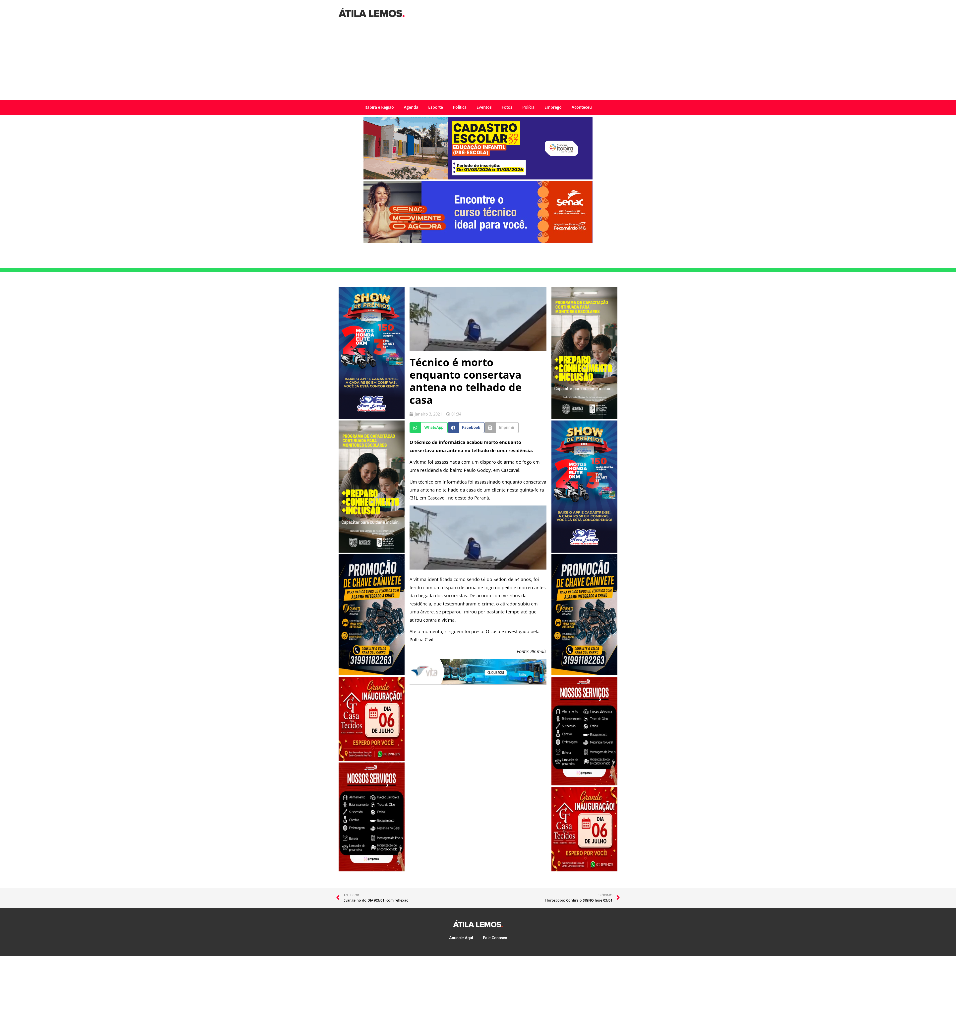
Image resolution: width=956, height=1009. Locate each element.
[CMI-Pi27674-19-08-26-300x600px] (372, 551)
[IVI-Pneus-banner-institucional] (372, 869)
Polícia (528, 107)
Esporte (435, 107)
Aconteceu (582, 107)
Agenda (411, 107)
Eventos (484, 107)
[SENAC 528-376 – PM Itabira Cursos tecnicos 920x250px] (478, 241)
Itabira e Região (379, 107)
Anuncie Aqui (461, 937)
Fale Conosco (495, 937)
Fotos (507, 107)
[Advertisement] (478, 62)
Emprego (553, 107)
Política (460, 107)
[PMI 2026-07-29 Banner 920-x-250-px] (478, 177)
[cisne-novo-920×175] (478, 683)
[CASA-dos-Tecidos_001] (372, 759)
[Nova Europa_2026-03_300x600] (372, 417)
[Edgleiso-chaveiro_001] (372, 673)
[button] (429, 427)
